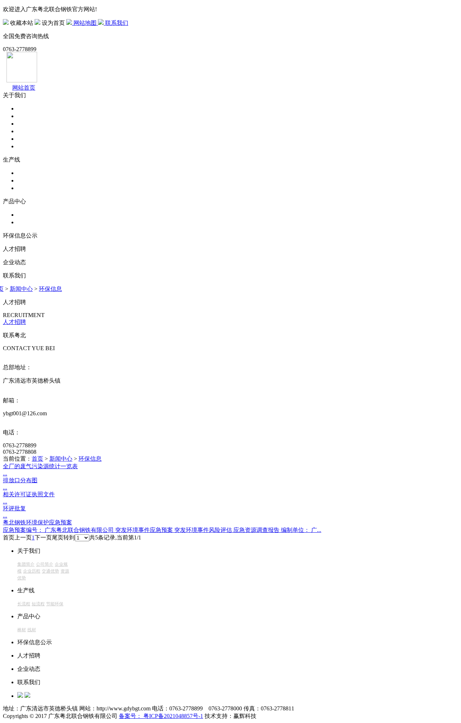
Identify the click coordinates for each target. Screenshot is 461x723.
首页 (37, 459)
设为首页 (53, 23)
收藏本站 (22, 23)
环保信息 (50, 289)
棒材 (23, 215)
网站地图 (85, 23)
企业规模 (28, 124)
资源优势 (28, 146)
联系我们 (116, 23)
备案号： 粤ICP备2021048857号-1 (161, 716)
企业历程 (28, 131)
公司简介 (28, 116)
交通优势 (28, 139)
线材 (23, 222)
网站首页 (23, 88)
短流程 (26, 180)
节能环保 (28, 188)
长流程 (26, 173)
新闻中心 (21, 289)
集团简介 (28, 108)
